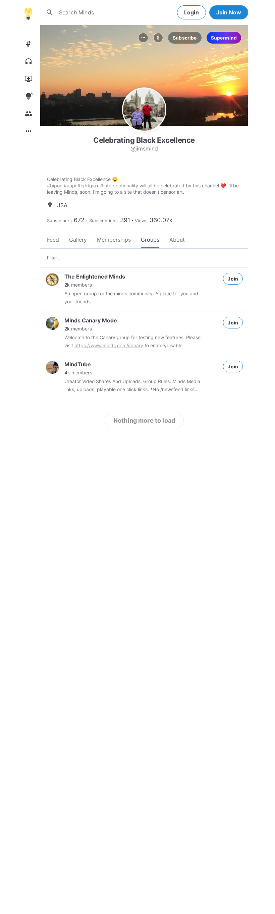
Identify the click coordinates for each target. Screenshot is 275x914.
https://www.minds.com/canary (108, 345)
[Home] (28, 12)
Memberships (114, 239)
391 (125, 220)
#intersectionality (119, 185)
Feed (53, 239)
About (177, 239)
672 (79, 220)
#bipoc (54, 185)
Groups (150, 239)
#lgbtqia (86, 185)
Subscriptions (103, 220)
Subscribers (59, 220)
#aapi (70, 185)
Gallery (78, 239)
